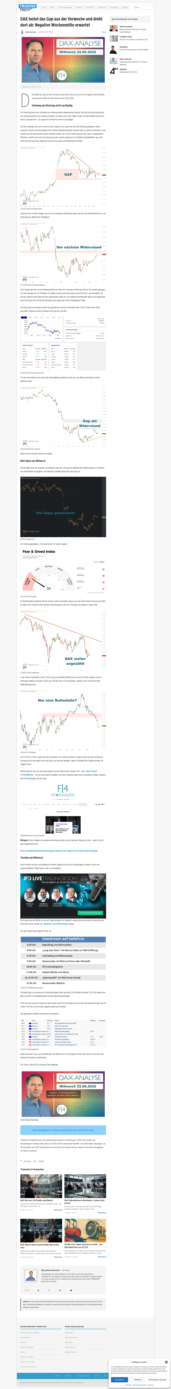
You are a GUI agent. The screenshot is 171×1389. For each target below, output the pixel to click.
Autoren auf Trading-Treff (26, 1347)
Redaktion (23, 1352)
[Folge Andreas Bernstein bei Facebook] (49, 1290)
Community (90, 7)
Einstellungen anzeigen (157, 1380)
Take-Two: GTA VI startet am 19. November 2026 (134, 40)
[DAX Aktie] (41, 1186)
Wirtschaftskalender (25, 1337)
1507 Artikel (65, 1270)
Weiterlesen (58, 1210)
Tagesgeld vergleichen (70, 1352)
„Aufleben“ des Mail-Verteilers (56, 924)
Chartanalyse (27, 1161)
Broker (125, 7)
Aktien (52, 7)
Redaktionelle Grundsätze (27, 1357)
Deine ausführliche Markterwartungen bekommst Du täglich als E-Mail (51, 850)
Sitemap (106, 1376)
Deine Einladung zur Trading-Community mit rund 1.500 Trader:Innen (63, 1130)
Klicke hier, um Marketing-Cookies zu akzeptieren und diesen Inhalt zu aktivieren (63, 1094)
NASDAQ (41, 1161)
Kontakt (96, 1376)
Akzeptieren (119, 1380)
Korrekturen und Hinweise (27, 1362)
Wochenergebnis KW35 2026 (128, 72)
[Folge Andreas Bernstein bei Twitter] (60, 1290)
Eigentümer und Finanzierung (28, 1367)
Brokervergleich (69, 1332)
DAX (35, 1161)
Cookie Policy (128, 1385)
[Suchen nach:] (142, 7)
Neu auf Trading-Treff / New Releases (29, 1332)
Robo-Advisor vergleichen (71, 1337)
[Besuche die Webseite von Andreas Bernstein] (38, 1290)
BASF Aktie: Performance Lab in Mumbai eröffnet (134, 50)
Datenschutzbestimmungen (140, 1385)
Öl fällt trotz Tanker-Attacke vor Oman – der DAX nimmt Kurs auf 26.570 (83, 1245)
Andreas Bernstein (30, 32)
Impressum (151, 1385)
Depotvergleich (69, 1342)
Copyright (68, 1376)
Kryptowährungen (65, 7)
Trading (79, 7)
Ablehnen (137, 1380)
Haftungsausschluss (83, 1376)
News (43, 7)
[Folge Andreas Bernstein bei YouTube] (71, 1290)
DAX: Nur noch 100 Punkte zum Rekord (36, 1200)
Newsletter (114, 7)
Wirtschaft (102, 7)
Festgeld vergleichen (70, 1347)
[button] (166, 1362)
